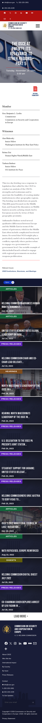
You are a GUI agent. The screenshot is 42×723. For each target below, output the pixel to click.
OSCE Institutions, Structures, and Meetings (19, 271)
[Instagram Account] (15, 12)
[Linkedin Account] (21, 12)
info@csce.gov (9, 2)
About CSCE (6, 654)
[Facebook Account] (4, 12)
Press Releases (7, 675)
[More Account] (10, 18)
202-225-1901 (24, 2)
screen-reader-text (21, 300)
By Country (6, 667)
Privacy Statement (8, 718)
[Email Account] (4, 18)
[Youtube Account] (26, 12)
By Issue (5, 671)
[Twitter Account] (10, 12)
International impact (9, 662)
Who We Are (6, 658)
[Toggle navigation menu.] (38, 25)
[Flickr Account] (32, 12)
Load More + (21, 616)
